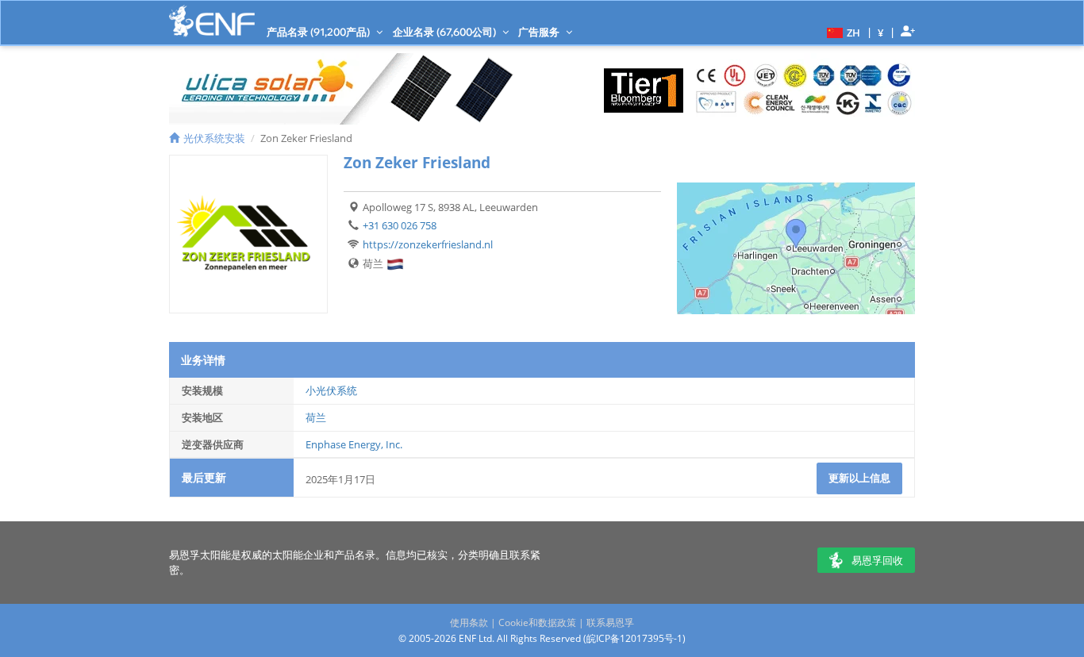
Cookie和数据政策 (537, 622)
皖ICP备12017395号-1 (634, 638)
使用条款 (469, 622)
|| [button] (881, 32)
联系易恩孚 (610, 622)
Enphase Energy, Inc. (354, 444)
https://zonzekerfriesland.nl (428, 244)
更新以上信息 (859, 478)
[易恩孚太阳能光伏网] (212, 21)
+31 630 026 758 (399, 225)
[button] (841, 32)
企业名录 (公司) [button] (445, 31)
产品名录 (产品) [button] (319, 31)
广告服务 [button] (540, 31)
